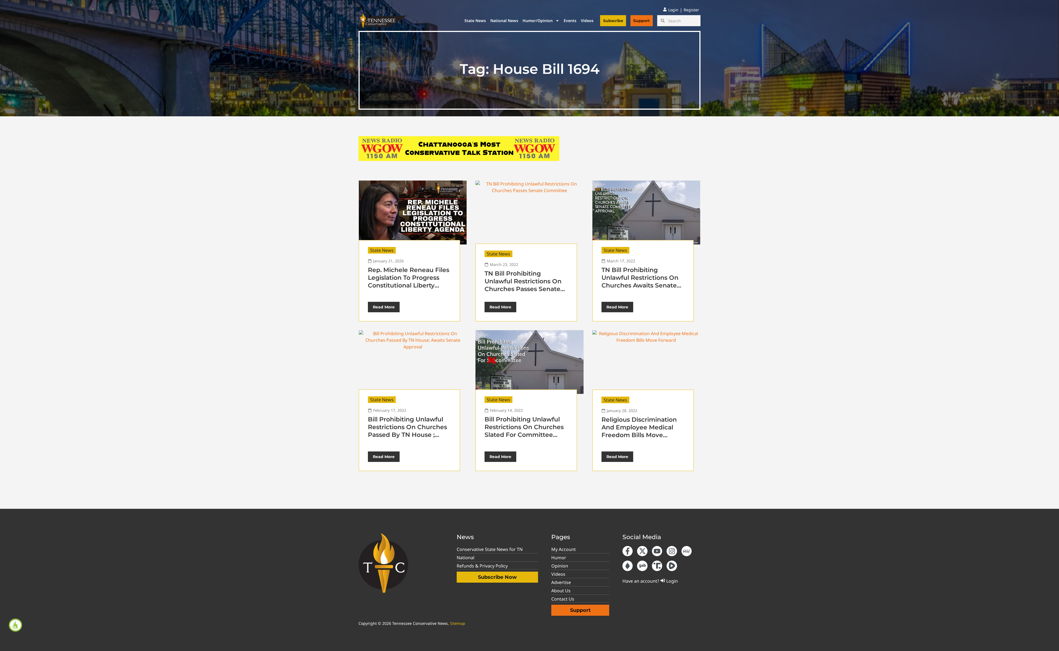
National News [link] (504, 20)
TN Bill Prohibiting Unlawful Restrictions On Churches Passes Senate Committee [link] (523, 285)
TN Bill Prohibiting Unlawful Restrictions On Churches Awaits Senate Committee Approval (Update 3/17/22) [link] (639, 285)
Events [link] (570, 20)
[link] (15, 625)
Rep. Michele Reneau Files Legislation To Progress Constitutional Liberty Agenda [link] (408, 281)
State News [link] (475, 20)
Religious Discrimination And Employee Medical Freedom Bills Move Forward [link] (639, 431)
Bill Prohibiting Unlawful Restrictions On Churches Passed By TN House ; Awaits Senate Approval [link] (407, 431)
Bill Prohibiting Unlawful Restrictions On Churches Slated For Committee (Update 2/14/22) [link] (524, 431)
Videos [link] (587, 20)
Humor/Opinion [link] (538, 20)
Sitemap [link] (457, 623)
